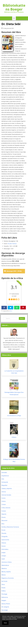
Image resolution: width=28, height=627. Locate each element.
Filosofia (4, 533)
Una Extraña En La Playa (14, 415)
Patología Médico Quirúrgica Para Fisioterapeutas (14, 393)
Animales (4, 472)
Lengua (4, 555)
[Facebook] (4, 307)
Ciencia (4, 491)
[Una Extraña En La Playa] (14, 407)
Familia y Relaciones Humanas (10, 527)
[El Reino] (14, 428)
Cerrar (5, 622)
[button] (14, 18)
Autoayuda (5, 482)
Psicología (4, 594)
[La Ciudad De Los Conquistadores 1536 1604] (14, 364)
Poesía (3, 587)
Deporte (4, 514)
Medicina (4, 568)
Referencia (5, 597)
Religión (4, 600)
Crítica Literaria (6, 507)
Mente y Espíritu (6, 571)
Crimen (4, 504)
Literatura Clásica (7, 562)
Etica (3, 523)
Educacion (4, 520)
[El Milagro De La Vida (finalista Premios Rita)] (14, 450)
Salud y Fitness (6, 603)
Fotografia (4, 536)
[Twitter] (10, 307)
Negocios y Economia (8, 578)
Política (4, 591)
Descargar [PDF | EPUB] (14, 271)
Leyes (3, 559)
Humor (4, 546)
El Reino (14, 437)
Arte (3, 479)
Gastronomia (5, 539)
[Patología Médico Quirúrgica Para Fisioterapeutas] (14, 385)
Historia (4, 543)
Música (4, 575)
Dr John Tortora (12, 243)
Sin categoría (5, 607)
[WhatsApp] (16, 307)
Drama (4, 517)
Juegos (3, 552)
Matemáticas (5, 565)
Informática (5, 549)
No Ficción (4, 581)
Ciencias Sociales (6, 495)
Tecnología (5, 610)
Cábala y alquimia (7, 488)
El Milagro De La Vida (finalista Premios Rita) (14, 460)
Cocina (3, 498)
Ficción (3, 530)
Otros (11, 310)
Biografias (4, 485)
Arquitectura (5, 475)
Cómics (4, 501)
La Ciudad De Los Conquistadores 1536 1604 (14, 372)
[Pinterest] (23, 307)
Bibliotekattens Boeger (14, 7)
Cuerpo (4, 511)
